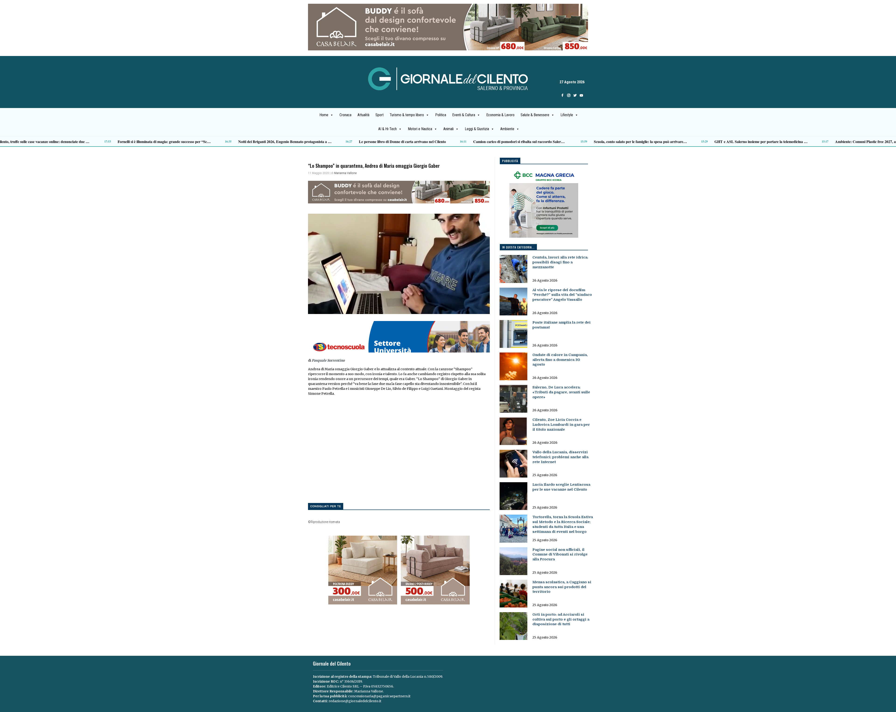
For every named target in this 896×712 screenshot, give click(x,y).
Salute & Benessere (535, 115)
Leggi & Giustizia (477, 129)
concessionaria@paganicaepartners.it (379, 696)
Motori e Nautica (420, 129)
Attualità (363, 115)
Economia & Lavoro (500, 115)
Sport (379, 115)
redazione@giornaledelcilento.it (355, 701)
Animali (448, 129)
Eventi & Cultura (463, 115)
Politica (440, 115)
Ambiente (507, 129)
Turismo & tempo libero (407, 115)
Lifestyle (566, 115)
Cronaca (345, 115)
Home (323, 115)
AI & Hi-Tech (387, 129)
